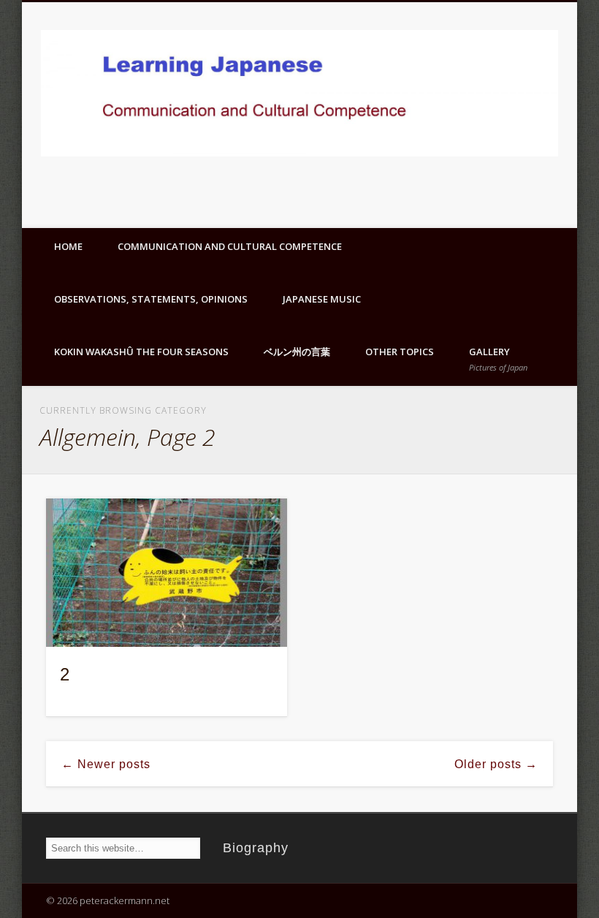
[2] (166, 573)
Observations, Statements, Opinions (151, 299)
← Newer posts (105, 764)
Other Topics (399, 351)
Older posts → (496, 764)
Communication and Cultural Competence (230, 246)
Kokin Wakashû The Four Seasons (141, 351)
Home (68, 246)
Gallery (498, 359)
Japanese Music (322, 299)
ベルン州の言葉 (297, 351)
